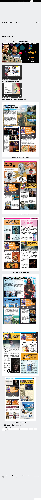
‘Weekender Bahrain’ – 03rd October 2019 (20, 214)
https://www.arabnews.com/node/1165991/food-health (11, 425)
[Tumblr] (35, 22)
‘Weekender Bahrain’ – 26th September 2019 (20, 157)
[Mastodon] (36, 22)
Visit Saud (25, 41)
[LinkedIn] (38, 22)
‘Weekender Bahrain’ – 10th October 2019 (20, 272)
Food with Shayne (4, 22)
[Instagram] (37, 22)
